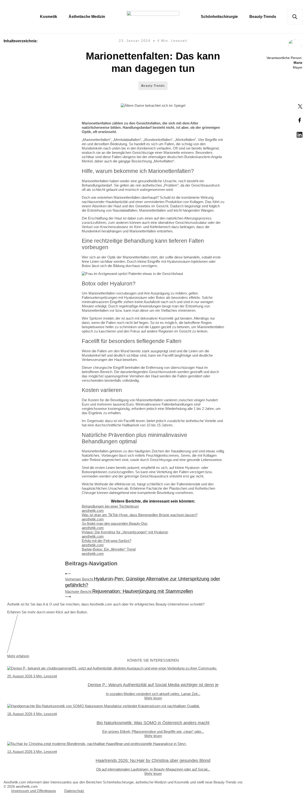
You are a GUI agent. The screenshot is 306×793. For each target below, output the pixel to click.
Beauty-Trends (262, 17)
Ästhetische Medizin (87, 17)
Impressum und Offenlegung (33, 791)
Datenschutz (74, 791)
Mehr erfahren (18, 656)
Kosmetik (48, 17)
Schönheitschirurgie (219, 17)
